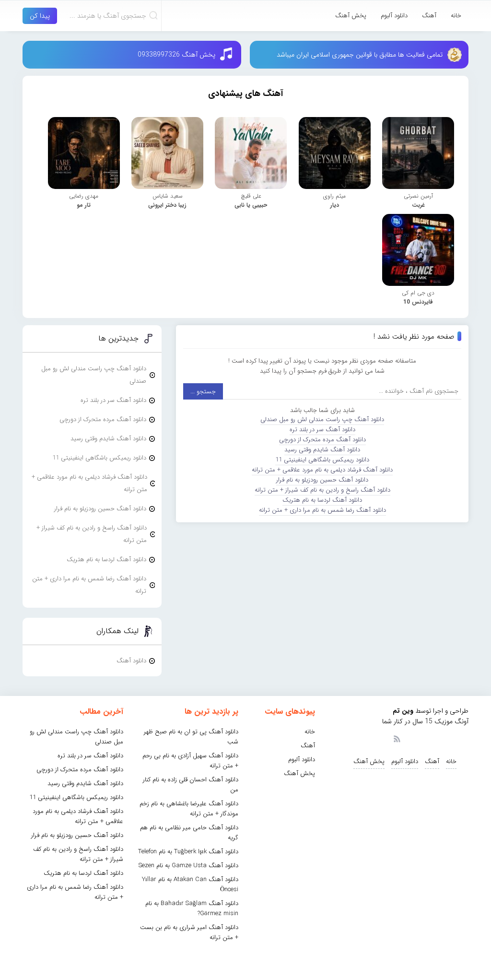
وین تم (403, 711)
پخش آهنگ (350, 16)
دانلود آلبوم (394, 16)
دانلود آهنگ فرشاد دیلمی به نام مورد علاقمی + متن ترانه (322, 470)
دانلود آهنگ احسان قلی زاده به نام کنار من (190, 785)
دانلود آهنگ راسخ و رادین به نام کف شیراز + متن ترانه (322, 490)
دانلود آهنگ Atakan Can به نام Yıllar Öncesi (190, 884)
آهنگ (429, 16)
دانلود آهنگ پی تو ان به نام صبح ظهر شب (191, 737)
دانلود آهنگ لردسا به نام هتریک (322, 500)
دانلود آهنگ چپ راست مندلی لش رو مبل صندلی (322, 419)
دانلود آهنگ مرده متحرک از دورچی (322, 440)
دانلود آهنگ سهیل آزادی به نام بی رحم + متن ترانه (190, 761)
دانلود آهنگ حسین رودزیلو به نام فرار (322, 480)
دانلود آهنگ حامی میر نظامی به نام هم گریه (189, 833)
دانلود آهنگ (131, 661)
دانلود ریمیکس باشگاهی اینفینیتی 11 (322, 460)
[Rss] (396, 738)
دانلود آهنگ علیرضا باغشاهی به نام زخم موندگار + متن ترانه (189, 809)
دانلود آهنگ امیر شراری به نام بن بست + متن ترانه (189, 932)
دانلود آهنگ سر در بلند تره (322, 429)
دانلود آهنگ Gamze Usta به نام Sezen (188, 865)
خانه (456, 16)
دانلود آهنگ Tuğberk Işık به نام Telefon (188, 852)
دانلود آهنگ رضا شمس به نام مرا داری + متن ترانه (322, 510)
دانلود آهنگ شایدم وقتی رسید (322, 450)
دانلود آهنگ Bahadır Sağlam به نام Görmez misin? (191, 908)
